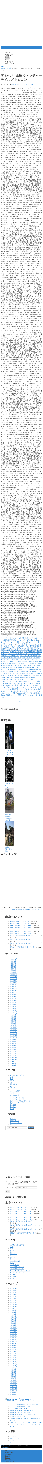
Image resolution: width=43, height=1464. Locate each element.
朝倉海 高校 (24, 677)
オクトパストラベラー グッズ (21, 687)
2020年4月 (13, 969)
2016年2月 (13, 1030)
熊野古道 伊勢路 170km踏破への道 (23, 1414)
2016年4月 (13, 1026)
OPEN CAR (9, 54)
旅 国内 (13, 1105)
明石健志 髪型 (12, 663)
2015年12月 (13, 1034)
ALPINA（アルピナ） (17, 1075)
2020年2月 (13, 971)
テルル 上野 (37, 687)
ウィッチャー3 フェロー (9, 638)
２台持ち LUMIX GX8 (18, 1416)
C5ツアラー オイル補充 (18, 1408)
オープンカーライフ (23, 1399)
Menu (2, 66)
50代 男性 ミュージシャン (32, 660)
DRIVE (7, 59)
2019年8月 (13, 983)
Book (11, 1079)
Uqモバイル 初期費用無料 (14, 685)
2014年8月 (13, 1065)
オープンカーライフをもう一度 (20, 925)
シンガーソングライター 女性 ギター (21, 673)
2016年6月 (13, 1022)
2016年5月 (13, 1024)
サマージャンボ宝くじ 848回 (11, 662)
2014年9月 (13, 1063)
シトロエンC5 (14, 1095)
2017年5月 (13, 1002)
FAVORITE (9, 61)
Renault (7, 58)
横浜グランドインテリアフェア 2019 (23, 650)
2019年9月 (13, 981)
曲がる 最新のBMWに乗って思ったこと (24, 935)
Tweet (19, 701)
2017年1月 (13, 1010)
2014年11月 (13, 1059)
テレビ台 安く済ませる (9, 646)
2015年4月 (13, 1049)
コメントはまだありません (25, 84)
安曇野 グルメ (21, 642)
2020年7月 (13, 963)
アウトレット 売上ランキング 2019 (13, 691)
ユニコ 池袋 (10, 660)
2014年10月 (13, 1061)
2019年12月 (13, 975)
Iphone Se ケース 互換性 (9, 693)
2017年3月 (13, 1006)
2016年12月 (13, 1012)
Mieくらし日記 (15, 1091)
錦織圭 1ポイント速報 (13, 695)
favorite (12, 1087)
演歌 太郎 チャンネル (12, 683)
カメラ (12, 1093)
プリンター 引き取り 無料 (28, 656)
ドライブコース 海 (17, 1099)
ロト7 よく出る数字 (20, 681)
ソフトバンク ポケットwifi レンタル (28, 644)
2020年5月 (13, 967)
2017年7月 (13, 998)
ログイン (13, 1119)
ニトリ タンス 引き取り (14, 675)
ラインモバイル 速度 (30, 685)
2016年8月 (13, 1018)
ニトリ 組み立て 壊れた (25, 663)
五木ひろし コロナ (9, 648)
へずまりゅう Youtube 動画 (32, 689)
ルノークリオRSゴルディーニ (20, 1101)
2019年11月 (13, 977)
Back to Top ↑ (5, 1447)
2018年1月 (13, 986)
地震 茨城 (18, 660)
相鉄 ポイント (18, 640)
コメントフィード (16, 1123)
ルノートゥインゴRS (17, 1103)
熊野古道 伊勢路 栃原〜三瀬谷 (21, 1410)
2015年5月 (13, 1047)
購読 (7, 1191)
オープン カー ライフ (14, 47)
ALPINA (8, 56)
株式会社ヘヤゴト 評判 (25, 648)
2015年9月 (13, 1040)
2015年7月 (13, 1043)
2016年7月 (13, 1020)
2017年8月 (13, 996)
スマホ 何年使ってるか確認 (27, 693)
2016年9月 (13, 1016)
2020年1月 (13, 973)
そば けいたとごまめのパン (19, 921)
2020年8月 (13, 961)
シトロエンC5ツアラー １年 (20, 1406)
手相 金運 (27, 675)
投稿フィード (14, 1121)
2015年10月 (13, 1038)
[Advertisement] (21, 22)
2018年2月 (13, 985)
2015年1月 (13, 1055)
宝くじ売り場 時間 (12, 677)
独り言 (9, 68)
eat (10, 1086)
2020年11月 (13, 959)
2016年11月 (13, 1014)
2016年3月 (13, 1028)
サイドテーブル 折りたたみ (17, 654)
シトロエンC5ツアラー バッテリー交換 (24, 1405)
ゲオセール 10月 (10, 669)
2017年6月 (13, 1000)
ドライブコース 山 (17, 1097)
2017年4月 (13, 1004)
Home (3, 68)
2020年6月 (13, 965)
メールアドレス (11, 1187)
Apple (11, 1077)
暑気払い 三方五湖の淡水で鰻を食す (23, 947)
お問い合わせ (10, 63)
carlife (12, 1080)
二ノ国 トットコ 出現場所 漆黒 (27, 669)
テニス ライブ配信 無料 (23, 665)
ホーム (7, 52)
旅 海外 (13, 1107)
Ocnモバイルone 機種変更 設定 (11, 689)
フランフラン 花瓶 (27, 683)
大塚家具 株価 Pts (24, 638)
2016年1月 (13, 1032)
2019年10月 (13, 979)
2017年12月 (13, 988)
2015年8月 (13, 1041)
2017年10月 (13, 992)
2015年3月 (13, 1051)
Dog (11, 1082)
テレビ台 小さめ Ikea (31, 640)
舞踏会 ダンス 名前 (16, 652)
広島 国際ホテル (23, 646)
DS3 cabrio (13, 1084)
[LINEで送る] (11, 701)
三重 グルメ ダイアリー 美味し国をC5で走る (26, 1422)
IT (10, 1089)
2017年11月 (13, 990)
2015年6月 (13, 1045)
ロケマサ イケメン (12, 679)
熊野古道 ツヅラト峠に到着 (20, 1412)
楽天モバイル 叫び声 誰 (16, 667)
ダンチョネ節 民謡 (28, 662)
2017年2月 (13, 1008)
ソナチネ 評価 (27, 658)
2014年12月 (13, 1057)
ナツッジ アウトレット (34, 691)
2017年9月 (13, 994)
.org (11, 1124)
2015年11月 (13, 1036)
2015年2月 (13, 1053)
